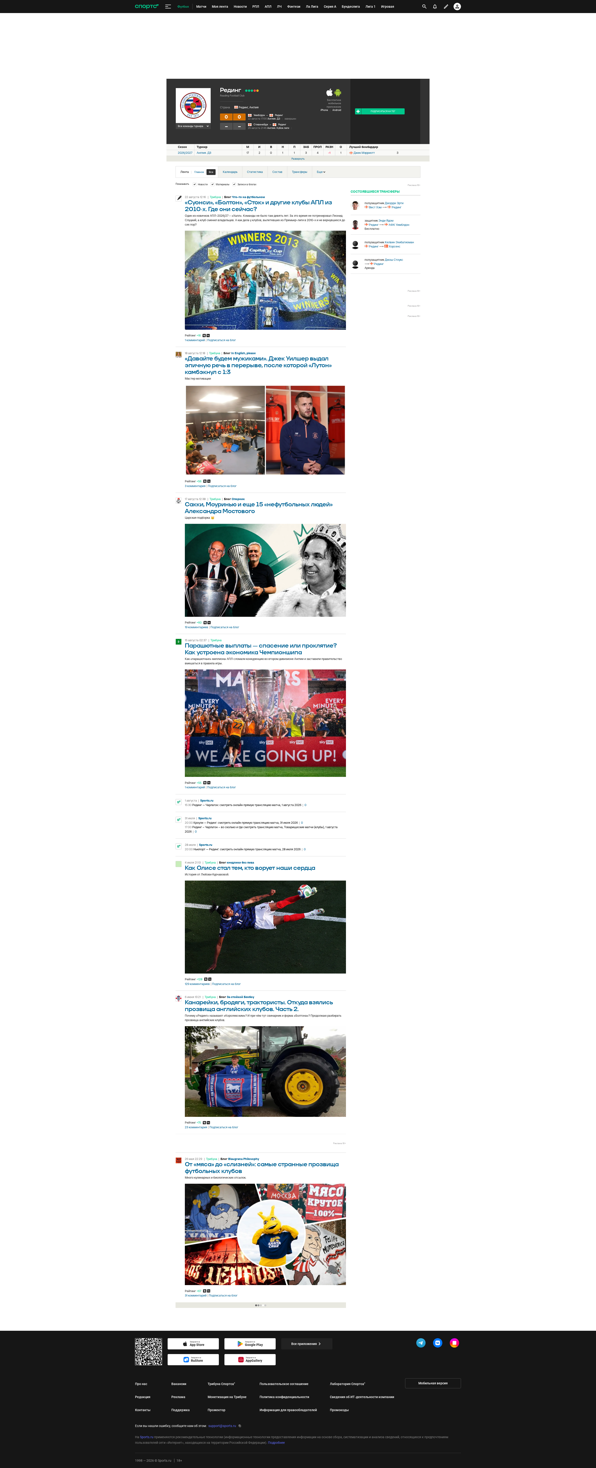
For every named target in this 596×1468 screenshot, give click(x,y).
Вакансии (178, 1384)
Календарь (230, 172)
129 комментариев (197, 984)
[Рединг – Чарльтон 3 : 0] (249, 90)
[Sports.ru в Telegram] (421, 1343)
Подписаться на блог (221, 340)
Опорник (238, 499)
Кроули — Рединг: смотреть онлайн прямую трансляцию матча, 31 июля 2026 (245, 823)
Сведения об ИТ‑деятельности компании (362, 1397)
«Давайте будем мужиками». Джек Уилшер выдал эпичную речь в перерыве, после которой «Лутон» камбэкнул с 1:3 (258, 365)
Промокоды (339, 1410)
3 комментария (195, 486)
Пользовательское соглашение (284, 1384)
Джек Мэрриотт (364, 153)
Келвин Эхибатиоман (399, 242)
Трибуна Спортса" (221, 1384)
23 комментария (196, 1127)
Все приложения (304, 1344)
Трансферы (299, 172)
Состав (277, 172)
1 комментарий (195, 340)
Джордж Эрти (394, 203)
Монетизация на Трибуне (227, 1397)
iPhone (324, 110)
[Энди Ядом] (355, 225)
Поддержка (180, 1410)
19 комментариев (196, 627)
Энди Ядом (386, 221)
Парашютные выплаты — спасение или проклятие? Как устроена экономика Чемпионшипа (261, 649)
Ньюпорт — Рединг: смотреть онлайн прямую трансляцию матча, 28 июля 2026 (247, 849)
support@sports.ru (222, 1426)
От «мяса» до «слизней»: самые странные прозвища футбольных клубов (262, 1168)
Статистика (255, 172)
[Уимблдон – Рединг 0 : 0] (257, 90)
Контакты (142, 1410)
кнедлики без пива (240, 862)
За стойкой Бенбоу (240, 997)
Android (336, 110)
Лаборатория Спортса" (347, 1384)
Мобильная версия (433, 1383)
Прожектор (216, 1410)
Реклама (178, 1397)
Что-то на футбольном (248, 197)
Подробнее (276, 1442)
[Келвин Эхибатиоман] (355, 244)
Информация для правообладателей (288, 1410)
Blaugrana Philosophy (243, 1159)
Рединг (279, 115)
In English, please (243, 353)
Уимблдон (259, 115)
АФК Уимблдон (399, 225)
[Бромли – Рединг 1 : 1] (252, 90)
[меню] (168, 6)
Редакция (142, 1397)
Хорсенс (394, 246)
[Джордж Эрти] (355, 205)
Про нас (141, 1384)
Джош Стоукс (394, 260)
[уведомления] (434, 6)
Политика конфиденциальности (284, 1397)
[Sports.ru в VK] (438, 1343)
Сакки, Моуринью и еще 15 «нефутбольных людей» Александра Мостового (259, 508)
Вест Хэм (375, 207)
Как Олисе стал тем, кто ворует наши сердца (250, 868)
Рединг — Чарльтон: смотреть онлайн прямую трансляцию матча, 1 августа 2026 (246, 805)
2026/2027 (185, 153)
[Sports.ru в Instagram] (455, 1343)
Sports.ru (206, 801)
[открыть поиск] (424, 6)
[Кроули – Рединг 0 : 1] (246, 90)
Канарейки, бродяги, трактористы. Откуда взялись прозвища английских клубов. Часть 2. (259, 1006)
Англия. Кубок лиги (278, 128)
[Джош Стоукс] (355, 264)
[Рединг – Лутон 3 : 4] (254, 90)
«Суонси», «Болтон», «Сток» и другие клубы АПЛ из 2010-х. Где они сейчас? (258, 206)
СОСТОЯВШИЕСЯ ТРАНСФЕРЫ (375, 191)
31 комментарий (196, 1295)
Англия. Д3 (274, 118)
